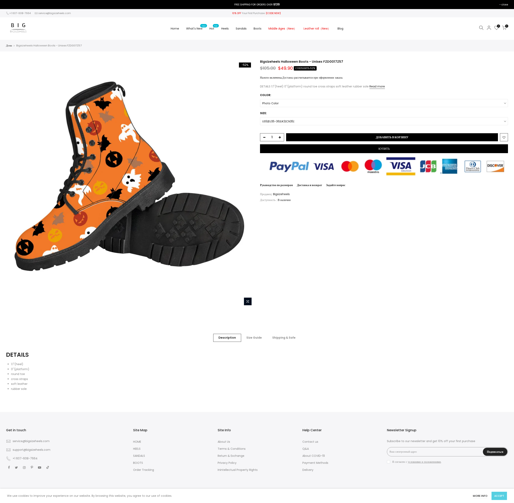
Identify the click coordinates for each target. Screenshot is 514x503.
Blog (340, 29)
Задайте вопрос (335, 185)
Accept (499, 496)
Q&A (305, 449)
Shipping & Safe (284, 338)
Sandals (241, 29)
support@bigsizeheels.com (31, 450)
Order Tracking (143, 470)
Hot (213, 28)
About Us (224, 442)
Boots (257, 29)
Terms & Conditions (232, 449)
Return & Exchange (231, 456)
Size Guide (254, 338)
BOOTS (138, 463)
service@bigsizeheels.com (54, 13)
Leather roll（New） (317, 29)
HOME (137, 442)
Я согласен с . (417, 462)
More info (480, 496)
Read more (377, 86)
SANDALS (139, 456)
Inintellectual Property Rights (238, 470)
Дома (9, 45)
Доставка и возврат (309, 185)
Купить (384, 149)
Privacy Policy (227, 463)
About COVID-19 (313, 456)
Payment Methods (315, 463)
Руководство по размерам (276, 185)
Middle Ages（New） (282, 29)
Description (227, 338)
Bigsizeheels (281, 194)
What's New (196, 28)
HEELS (137, 449)
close (504, 4)
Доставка (287, 78)
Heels (225, 29)
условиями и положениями (424, 462)
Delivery (307, 470)
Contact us (310, 442)
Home (175, 29)
